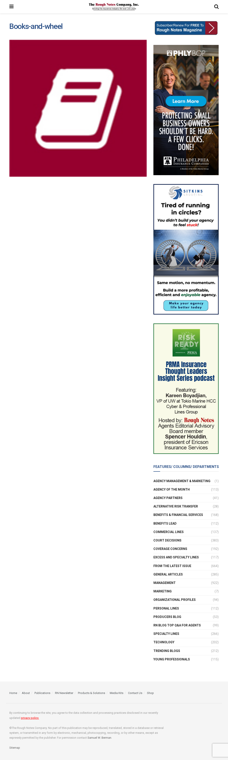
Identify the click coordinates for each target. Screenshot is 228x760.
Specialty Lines (166, 634)
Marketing (162, 591)
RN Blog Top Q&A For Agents (177, 625)
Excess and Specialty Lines (176, 557)
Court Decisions (167, 540)
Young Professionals (171, 659)
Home (13, 693)
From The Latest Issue (172, 566)
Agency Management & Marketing (181, 481)
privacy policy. (30, 718)
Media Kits (116, 693)
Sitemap (14, 747)
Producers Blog (167, 617)
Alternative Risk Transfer (175, 506)
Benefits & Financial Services (178, 515)
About (26, 693)
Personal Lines (166, 608)
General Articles (168, 574)
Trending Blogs (166, 651)
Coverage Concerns (170, 549)
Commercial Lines (168, 532)
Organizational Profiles (174, 600)
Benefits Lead (165, 523)
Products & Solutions (91, 693)
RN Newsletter (64, 693)
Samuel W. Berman (99, 737)
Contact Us (135, 693)
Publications (42, 693)
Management (164, 583)
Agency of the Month (171, 489)
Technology (163, 642)
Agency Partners (168, 498)
